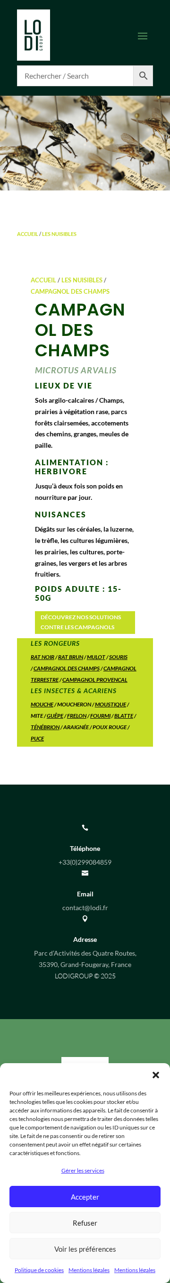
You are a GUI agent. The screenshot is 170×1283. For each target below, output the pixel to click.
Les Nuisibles (59, 234)
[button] (156, 1075)
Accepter (85, 1197)
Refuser (85, 1223)
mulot (96, 656)
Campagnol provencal (95, 679)
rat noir (42, 656)
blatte (123, 715)
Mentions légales (89, 1270)
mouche (42, 704)
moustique (110, 704)
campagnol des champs (67, 668)
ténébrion (45, 727)
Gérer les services (82, 1170)
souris (118, 656)
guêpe (55, 715)
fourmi (100, 715)
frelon (76, 715)
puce (37, 738)
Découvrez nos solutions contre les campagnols (81, 622)
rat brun (70, 656)
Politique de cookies (39, 1270)
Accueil (27, 234)
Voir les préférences (85, 1249)
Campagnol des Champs (70, 291)
